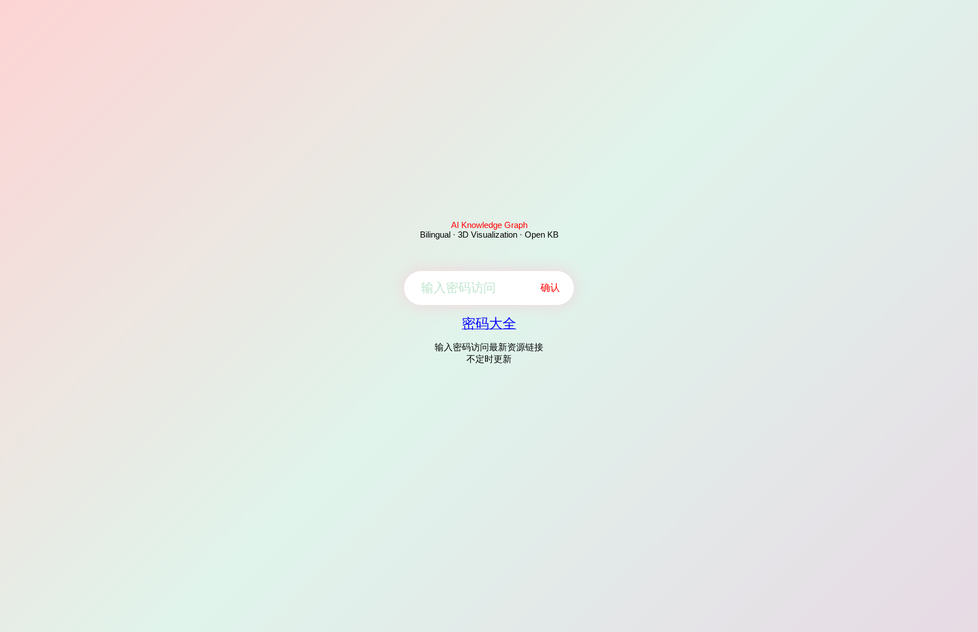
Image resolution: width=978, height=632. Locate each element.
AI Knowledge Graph (489, 225)
